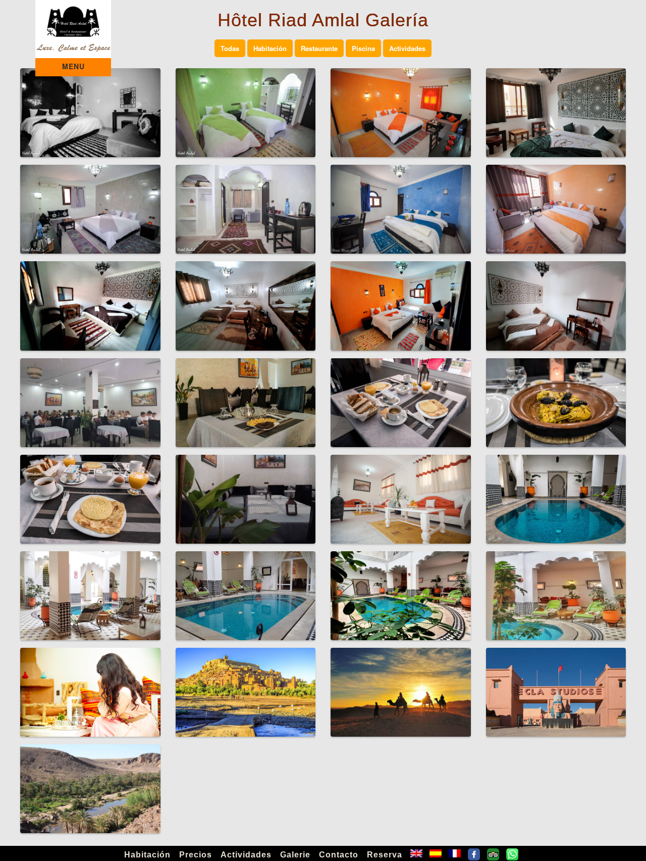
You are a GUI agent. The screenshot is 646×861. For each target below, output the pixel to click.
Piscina (363, 48)
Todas (230, 48)
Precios (195, 854)
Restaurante (319, 48)
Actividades (407, 48)
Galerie (295, 854)
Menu (73, 66)
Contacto (338, 854)
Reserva (384, 854)
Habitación (270, 48)
